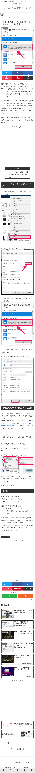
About (25, 765)
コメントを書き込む (17, 749)
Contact (26, 767)
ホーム (9, 765)
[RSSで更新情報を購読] (25, 596)
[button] (28, 78)
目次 (15, 168)
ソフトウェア (6, 537)
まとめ (10, 177)
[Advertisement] (17, 146)
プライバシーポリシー (9, 767)
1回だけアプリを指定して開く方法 (18, 174)
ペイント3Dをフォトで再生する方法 (18, 172)
